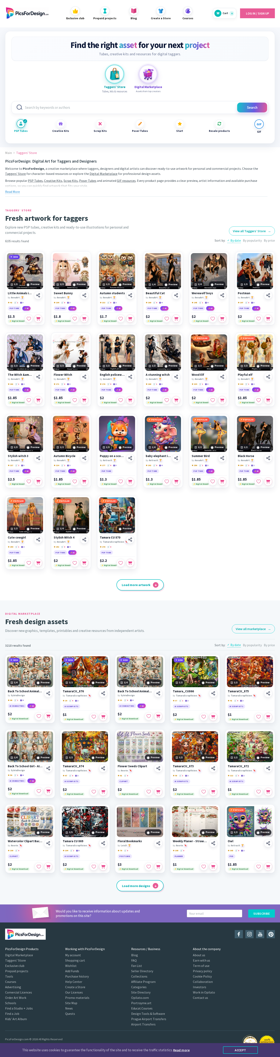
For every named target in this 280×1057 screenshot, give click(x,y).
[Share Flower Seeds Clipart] (158, 768)
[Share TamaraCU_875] (268, 693)
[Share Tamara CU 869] (103, 843)
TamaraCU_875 (238, 691)
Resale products (219, 131)
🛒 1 (16, 302)
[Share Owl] (268, 843)
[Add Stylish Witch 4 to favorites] (75, 563)
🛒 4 (71, 700)
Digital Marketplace (103, 174)
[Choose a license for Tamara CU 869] (103, 866)
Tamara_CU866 (183, 691)
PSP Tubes (21, 131)
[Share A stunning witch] (176, 377)
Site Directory (140, 992)
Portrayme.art (141, 1003)
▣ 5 (77, 850)
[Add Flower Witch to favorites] (75, 400)
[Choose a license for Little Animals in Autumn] (38, 319)
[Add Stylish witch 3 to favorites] (29, 482)
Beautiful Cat (155, 293)
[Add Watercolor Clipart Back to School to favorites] (39, 866)
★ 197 (240, 302)
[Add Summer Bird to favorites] (213, 482)
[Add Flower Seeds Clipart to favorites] (149, 792)
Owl (230, 841)
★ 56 (10, 775)
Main (8, 153)
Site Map (71, 1003)
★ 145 (194, 302)
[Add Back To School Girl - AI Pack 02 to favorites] (39, 791)
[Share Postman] (268, 295)
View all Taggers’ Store (252, 231)
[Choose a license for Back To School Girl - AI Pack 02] (48, 791)
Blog (134, 955)
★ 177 (102, 465)
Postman (244, 293)
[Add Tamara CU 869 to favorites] (94, 866)
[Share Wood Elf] (222, 377)
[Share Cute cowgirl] (38, 539)
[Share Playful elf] (268, 377)
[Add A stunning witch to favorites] (167, 400)
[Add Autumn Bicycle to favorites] (75, 482)
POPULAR (202, 338)
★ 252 (56, 546)
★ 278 (102, 546)
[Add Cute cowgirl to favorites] (29, 563)
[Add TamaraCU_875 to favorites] (259, 717)
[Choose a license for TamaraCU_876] (103, 717)
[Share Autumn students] (130, 295)
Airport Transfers (143, 1024)
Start (179, 131)
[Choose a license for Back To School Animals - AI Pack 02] (158, 716)
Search (252, 107)
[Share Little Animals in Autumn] (38, 295)
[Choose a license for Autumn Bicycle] (84, 482)
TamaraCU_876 (73, 691)
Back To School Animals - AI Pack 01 (25, 691)
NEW (15, 257)
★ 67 (65, 775)
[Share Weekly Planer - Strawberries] (213, 843)
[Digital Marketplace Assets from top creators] (148, 74)
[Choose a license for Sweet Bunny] (84, 319)
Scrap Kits (100, 131)
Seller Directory (142, 971)
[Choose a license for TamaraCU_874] (103, 792)
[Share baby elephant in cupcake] (176, 458)
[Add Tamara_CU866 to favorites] (204, 717)
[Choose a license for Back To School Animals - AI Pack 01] (48, 716)
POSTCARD (125, 856)
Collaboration (203, 982)
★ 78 (120, 850)
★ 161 (10, 384)
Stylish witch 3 (18, 456)
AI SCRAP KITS (71, 706)
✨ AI (26, 308)
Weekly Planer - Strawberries (190, 841)
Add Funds (72, 971)
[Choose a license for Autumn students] (130, 319)
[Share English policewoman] (130, 377)
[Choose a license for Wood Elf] (222, 400)
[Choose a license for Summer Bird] (222, 482)
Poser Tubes (140, 131)
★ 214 (56, 465)
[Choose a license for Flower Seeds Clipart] (158, 792)
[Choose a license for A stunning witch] (176, 400)
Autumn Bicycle (64, 456)
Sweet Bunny (63, 293)
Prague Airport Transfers (148, 1019)
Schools (10, 1003)
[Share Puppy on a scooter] (130, 458)
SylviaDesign (18, 695)
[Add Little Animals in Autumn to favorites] (29, 319)
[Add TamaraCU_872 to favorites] (259, 792)
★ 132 (102, 302)
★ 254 (240, 465)
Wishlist (71, 966)
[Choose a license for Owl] (268, 866)
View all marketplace (253, 629)
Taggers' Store (15, 960)
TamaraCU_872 (238, 766)
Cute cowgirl (17, 537)
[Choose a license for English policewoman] (130, 400)
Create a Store (75, 987)
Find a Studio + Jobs (19, 1008)
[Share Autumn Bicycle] (84, 458)
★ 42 (10, 302)
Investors (199, 987)
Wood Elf (198, 375)
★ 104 (56, 302)
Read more (181, 1050)
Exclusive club (14, 966)
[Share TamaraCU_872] (268, 768)
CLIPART (124, 781)
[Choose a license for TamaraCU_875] (268, 717)
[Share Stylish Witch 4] (84, 539)
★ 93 (175, 775)
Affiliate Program (143, 982)
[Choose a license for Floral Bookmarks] (158, 866)
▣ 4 (160, 302)
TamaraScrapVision (113, 541)
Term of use (201, 966)
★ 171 (56, 384)
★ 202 (148, 465)
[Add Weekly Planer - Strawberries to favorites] (204, 866)
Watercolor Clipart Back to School (25, 841)
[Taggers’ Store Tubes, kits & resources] (114, 74)
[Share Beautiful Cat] (176, 295)
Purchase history (77, 976)
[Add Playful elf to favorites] (259, 400)
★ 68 (10, 700)
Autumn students (112, 293)
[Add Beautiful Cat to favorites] (167, 319)
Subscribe (261, 913)
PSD (231, 856)
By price (269, 240)
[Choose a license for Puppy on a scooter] (130, 482)
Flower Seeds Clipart (132, 766)
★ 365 (230, 850)
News (69, 1008)
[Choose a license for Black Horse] (268, 482)
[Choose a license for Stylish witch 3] (38, 482)
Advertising (13, 987)
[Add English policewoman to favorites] (121, 400)
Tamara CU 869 (73, 841)
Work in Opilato (204, 992)
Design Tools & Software (148, 1014)
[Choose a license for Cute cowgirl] (38, 563)
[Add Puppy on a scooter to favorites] (121, 482)
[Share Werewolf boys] (222, 295)
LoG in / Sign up (257, 13)
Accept (240, 1050)
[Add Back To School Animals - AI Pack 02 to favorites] (149, 716)
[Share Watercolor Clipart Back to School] (48, 843)
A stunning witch (158, 375)
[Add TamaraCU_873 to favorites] (204, 792)
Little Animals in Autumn (20, 293)
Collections (139, 976)
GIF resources (126, 181)
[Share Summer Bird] (222, 458)
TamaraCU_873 (183, 766)
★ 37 (175, 700)
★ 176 (102, 384)
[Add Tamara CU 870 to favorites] (121, 563)
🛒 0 (63, 302)
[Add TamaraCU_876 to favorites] (94, 717)
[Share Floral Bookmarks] (158, 843)
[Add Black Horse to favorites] (259, 482)
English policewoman (112, 375)
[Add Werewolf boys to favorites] (213, 319)
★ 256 (194, 465)
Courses (10, 982)
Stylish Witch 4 (64, 537)
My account (73, 955)
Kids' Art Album (16, 1019)
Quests (70, 1014)
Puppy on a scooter (112, 456)
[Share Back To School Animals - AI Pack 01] (48, 693)
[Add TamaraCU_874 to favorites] (94, 792)
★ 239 (194, 384)
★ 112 (230, 775)
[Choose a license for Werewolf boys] (222, 319)
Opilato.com (140, 998)
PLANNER (179, 856)
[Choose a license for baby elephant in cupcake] (176, 482)
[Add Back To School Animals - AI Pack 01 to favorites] (39, 716)
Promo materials (77, 998)
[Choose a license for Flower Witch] (84, 400)
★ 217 (10, 465)
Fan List (136, 966)
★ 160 (148, 302)
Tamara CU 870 (110, 537)
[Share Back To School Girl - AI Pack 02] (48, 768)
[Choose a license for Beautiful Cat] (176, 319)
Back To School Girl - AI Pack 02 (25, 766)
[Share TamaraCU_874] (103, 768)
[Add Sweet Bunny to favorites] (75, 319)
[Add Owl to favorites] (259, 866)
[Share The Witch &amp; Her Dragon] (38, 377)
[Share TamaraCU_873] (213, 768)
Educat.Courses (142, 1008)
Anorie (124, 770)
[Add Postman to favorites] (259, 319)
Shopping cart (75, 960)
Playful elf (245, 375)
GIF (259, 132)
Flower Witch (63, 375)
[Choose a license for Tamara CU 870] (130, 563)
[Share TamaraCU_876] (103, 693)
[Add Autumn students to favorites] (121, 319)
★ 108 (175, 850)
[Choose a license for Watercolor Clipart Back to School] (48, 866)
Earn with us (201, 960)
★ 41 (230, 700)
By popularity (252, 240)
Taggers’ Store (15, 174)
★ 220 (240, 384)
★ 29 (65, 700)
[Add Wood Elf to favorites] (213, 400)
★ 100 (10, 850)
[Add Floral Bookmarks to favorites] (149, 866)
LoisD (124, 845)
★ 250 (10, 546)
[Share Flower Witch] (84, 377)
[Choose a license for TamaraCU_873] (213, 792)
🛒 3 (181, 775)
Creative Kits (60, 131)
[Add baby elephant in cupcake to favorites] (167, 482)
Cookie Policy (202, 976)
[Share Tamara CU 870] (130, 539)
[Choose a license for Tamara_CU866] (213, 717)
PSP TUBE (14, 308)
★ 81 (120, 775)
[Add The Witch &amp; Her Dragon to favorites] (29, 400)
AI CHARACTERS (17, 706)
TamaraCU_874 (73, 766)
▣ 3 (21, 302)
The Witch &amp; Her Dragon (20, 375)
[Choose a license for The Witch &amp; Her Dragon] (38, 400)
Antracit (107, 460)
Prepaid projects (16, 971)
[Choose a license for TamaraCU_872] (268, 792)
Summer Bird (201, 456)
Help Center (73, 982)
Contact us (200, 998)
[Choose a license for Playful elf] (268, 400)
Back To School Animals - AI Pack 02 (135, 691)
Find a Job (12, 1014)
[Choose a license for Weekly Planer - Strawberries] (213, 866)
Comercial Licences (18, 992)
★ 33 (120, 700)
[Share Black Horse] (268, 458)
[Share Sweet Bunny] (84, 295)
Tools (9, 976)
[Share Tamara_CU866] (213, 693)
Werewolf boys (202, 293)
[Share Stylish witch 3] (38, 458)
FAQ (134, 960)
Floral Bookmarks (130, 841)
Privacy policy (202, 971)
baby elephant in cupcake (158, 456)
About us (199, 955)
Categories (139, 987)
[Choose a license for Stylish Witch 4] (84, 563)
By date (235, 240)
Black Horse (246, 456)
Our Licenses (74, 992)
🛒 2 (17, 465)
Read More (12, 192)
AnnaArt (15, 297)
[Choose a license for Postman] (268, 319)
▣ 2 (68, 302)
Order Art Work (15, 998)
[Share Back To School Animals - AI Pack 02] (158, 693)
